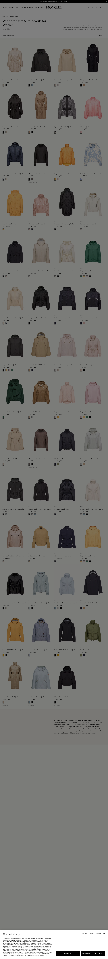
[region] (54, 944)
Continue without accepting (93, 934)
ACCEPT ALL (68, 953)
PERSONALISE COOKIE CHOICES (93, 953)
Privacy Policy (43, 955)
